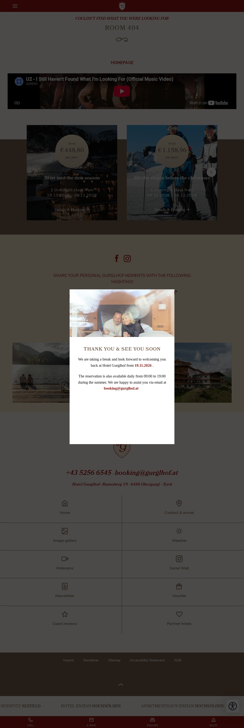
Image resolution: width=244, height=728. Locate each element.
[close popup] (169, 293)
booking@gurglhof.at (121, 388)
